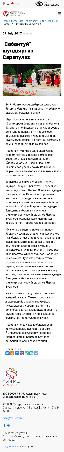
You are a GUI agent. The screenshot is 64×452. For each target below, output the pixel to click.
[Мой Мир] (17, 353)
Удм (16, 4)
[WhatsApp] (27, 353)
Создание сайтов (11, 446)
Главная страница (13, 21)
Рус (8, 4)
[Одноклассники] (12, 353)
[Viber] (22, 353)
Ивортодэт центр (35, 21)
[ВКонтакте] (7, 353)
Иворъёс (52, 21)
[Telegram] (36, 353)
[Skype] (31, 353)
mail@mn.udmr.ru (13, 418)
